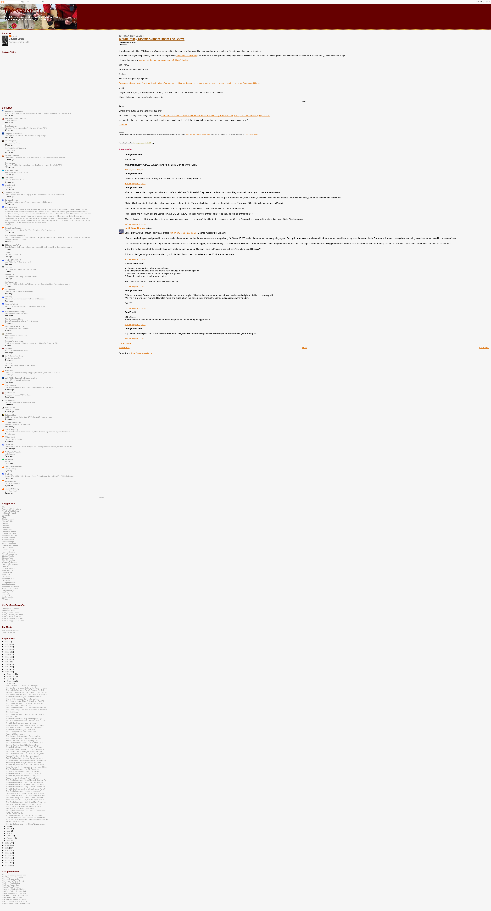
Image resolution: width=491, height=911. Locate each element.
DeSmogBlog (10, 415)
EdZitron (8, 334)
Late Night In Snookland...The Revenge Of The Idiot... (26, 811)
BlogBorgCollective (9, 535)
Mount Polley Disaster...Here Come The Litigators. (24, 782)
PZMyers (8, 267)
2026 (7, 642)
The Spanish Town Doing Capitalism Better (20, 277)
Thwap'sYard (10, 385)
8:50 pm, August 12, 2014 (135, 338)
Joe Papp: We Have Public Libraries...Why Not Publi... (26, 817)
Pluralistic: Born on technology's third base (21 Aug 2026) (26, 128)
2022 (7, 652)
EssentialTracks (8, 632)
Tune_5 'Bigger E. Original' (13, 621)
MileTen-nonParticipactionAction (15, 895)
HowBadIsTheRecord (10, 587)
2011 (7, 848)
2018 (7, 662)
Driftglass (9, 178)
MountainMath (8, 540)
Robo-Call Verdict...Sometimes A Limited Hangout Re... (26, 767)
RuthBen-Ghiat (11, 170)
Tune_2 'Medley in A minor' (13, 615)
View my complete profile (19, 42)
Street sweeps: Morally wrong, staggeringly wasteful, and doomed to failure (32, 373)
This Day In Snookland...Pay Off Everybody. (22, 769)
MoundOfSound (8, 537)
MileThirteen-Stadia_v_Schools (14, 901)
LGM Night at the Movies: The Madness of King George (25, 136)
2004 (7, 865)
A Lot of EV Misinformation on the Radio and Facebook (25, 299)
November (11, 676)
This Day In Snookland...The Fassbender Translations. (26, 708)
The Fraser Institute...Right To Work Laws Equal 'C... (25, 701)
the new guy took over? (252, 134)
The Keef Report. (12, 712)
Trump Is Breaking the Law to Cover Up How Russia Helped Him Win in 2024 (33, 165)
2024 (7, 647)
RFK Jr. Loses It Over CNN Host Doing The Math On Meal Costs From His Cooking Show (38, 113)
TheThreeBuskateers (10, 630)
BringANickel (7, 572)
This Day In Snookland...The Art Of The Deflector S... (26, 703)
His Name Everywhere (13, 254)
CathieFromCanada (13, 228)
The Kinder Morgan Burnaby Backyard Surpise (23, 806)
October (10, 679)
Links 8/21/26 (10, 150)
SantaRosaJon (8, 597)
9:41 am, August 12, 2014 (135, 224)
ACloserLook (7, 599)
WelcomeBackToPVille (14, 326)
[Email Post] (152, 143)
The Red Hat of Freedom (14, 439)
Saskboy (8, 297)
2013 (7, 843)
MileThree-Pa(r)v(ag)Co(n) (13, 881)
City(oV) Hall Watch (13, 260)
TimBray (8, 348)
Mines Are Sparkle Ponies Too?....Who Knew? (23, 771)
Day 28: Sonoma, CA (12, 358)
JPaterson (9, 371)
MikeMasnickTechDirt (14, 111)
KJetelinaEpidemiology (15, 311)
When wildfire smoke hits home (16, 314)
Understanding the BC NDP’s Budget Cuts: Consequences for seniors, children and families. (39, 447)
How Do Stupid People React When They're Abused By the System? (30, 387)
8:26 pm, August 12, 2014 (135, 325)
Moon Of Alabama (9, 554)
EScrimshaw (10, 289)
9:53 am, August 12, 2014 (135, 259)
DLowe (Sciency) (9, 531)
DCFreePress (7, 548)
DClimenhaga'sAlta (13, 245)
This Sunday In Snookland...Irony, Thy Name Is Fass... (26, 688)
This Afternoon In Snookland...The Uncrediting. (23, 736)
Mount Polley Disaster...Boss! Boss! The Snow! (152, 39)
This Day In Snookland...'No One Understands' (23, 791)
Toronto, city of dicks (12, 483)
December (11, 674)
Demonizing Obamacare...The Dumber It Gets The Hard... (27, 692)
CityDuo (8, 474)
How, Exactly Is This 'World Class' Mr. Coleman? (24, 804)
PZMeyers (6, 525)
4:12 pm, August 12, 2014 (135, 287)
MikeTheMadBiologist (10, 511)
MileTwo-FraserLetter (10, 879)
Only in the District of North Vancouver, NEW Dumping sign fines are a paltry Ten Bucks (37, 432)
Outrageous (9, 187)
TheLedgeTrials (8, 578)
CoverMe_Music (12, 193)
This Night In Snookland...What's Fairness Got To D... (26, 690)
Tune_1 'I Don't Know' (11, 613)
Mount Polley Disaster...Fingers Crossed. (21, 723)
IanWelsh (9, 459)
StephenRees (7, 558)
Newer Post (124, 347)
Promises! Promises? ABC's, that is (18, 395)
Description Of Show (10, 608)
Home (304, 347)
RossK (14, 36)
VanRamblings (11, 282)
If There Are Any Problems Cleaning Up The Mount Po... (27, 760)
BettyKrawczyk (8, 591)
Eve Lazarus (10, 408)
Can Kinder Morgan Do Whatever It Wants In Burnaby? (26, 710)
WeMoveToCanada (13, 452)
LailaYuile (9, 445)
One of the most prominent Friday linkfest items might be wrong (28, 202)
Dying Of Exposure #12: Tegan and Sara (20, 402)
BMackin (8, 363)
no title (7, 461)
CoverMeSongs (8, 550)
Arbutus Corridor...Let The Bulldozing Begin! (22, 756)
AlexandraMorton (9, 544)
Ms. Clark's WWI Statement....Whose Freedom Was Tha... (28, 820)
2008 (7, 855)
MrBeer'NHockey (12, 489)
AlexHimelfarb (11, 207)
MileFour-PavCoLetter (11, 883)
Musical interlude (11, 121)
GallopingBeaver (8, 583)
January (10, 840)
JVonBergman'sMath (14, 319)
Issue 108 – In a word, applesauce (17, 380)
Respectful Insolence (14, 341)
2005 (7, 863)
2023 (7, 649)
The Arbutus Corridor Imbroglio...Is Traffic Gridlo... (24, 752)
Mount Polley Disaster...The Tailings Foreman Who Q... (26, 789)
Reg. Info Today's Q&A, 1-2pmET (17, 172)
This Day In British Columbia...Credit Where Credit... (25, 743)
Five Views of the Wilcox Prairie (16, 350)
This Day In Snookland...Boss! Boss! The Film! (23, 738)
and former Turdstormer (186, 56)
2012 (7, 845)
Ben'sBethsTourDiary (14, 356)
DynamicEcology (12, 200)
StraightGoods (8, 556)
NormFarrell (10, 185)
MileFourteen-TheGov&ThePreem (16, 903)
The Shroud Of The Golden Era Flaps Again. (22, 686)
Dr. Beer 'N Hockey (13, 422)
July (8, 826)
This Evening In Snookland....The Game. (21, 732)
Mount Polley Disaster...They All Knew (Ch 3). (23, 776)
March (9, 836)
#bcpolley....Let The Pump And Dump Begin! (22, 778)
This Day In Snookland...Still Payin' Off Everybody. (25, 754)
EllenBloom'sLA (8, 560)
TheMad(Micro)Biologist (15, 148)
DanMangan (10, 400)
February (10, 838)
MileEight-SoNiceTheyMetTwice (15, 891)
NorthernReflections (13, 467)
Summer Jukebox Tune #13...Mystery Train (22, 741)
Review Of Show (8, 611)
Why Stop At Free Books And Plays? (20, 809)
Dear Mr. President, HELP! (14, 180)
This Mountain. (11, 716)
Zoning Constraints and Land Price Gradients (21, 321)
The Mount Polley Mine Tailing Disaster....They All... (25, 798)
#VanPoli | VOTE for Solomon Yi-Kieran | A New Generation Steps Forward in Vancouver (37, 284)
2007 (7, 858)
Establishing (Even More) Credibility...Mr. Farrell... (24, 763)
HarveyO (5, 566)
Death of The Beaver (12, 410)
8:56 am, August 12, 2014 (135, 170)
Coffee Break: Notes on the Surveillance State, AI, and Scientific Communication (35, 158)
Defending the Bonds (12, 143)
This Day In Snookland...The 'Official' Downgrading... (25, 824)
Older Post (484, 347)
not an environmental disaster (184, 233)
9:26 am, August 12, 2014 (135, 184)
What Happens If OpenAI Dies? (16, 336)
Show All (101, 497)
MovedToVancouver (10, 589)
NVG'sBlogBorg (11, 430)
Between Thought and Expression (17, 424)
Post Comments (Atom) (141, 353)
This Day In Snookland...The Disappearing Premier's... (26, 795)
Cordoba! (123, 125)
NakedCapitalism (12, 156)
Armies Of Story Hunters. (15, 734)
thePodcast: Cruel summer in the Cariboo (20, 365)
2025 (7, 644)
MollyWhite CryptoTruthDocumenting (21, 378)
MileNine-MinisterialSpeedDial (14, 893)
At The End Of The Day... (15, 813)
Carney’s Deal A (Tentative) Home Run (19, 291)
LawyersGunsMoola (13, 133)
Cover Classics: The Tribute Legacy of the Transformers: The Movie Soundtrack (34, 195)
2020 (7, 657)
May (8, 831)
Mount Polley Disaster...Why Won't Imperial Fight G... (26, 719)
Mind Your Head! (11, 491)
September (11, 681)
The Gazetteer (22, 10)
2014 (7, 672)
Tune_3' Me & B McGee (11, 617)
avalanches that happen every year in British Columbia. (164, 60)
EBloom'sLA (10, 437)
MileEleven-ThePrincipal (12, 897)
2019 (7, 659)
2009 (7, 853)
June (9, 829)
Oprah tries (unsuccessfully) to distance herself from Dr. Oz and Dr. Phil (31, 343)
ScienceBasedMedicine (15, 235)
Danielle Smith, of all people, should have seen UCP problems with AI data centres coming (38, 247)
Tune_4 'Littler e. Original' (12, 619)
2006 (7, 860)
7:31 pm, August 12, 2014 (135, 308)
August (10, 683)
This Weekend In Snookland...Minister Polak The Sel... (26, 721)
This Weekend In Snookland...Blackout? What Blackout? (27, 694)
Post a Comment (125, 343)
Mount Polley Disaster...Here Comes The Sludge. (24, 747)
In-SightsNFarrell (9, 513)
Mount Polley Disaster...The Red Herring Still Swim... (25, 784)
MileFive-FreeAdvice (10, 885)
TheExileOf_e (7, 570)
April (9, 833)
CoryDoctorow (11, 126)
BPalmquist (10, 393)
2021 (7, 654)
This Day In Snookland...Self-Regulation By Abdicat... (26, 714)
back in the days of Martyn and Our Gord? (198, 134)
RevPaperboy (10, 481)
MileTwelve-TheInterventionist (14, 899)
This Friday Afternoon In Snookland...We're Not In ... (25, 727)
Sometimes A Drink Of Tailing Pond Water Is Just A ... (26, 793)
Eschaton (6, 576)
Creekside (6, 580)
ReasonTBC (10, 275)
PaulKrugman (10, 141)
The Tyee (6, 507)
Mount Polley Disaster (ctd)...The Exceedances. (24, 697)
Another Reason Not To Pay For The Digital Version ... (26, 800)
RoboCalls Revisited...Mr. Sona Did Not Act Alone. (24, 758)
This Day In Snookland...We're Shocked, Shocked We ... (27, 780)
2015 (7, 669)
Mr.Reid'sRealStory (10, 568)
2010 (7, 850)
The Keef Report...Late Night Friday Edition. (22, 699)
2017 (7, 664)
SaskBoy (5, 593)
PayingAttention (8, 552)
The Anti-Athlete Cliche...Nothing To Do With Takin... (25, 725)
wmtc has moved (11, 454)
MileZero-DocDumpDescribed (14, 875)
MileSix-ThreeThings (10, 887)
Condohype (6, 595)
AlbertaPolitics (7, 521)
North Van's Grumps (135, 228)
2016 (7, 667)
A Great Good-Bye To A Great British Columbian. (24, 815)
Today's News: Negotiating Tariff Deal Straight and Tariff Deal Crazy (30, 230)
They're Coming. (11, 469)
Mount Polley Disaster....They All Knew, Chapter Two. (26, 787)
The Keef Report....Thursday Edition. (19, 705)
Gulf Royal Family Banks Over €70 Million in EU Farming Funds (28, 417)
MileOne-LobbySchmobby (12, 877)
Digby (7, 252)
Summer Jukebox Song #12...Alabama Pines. (23, 745)
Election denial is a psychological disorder (20, 269)
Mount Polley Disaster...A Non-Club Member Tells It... (26, 765)
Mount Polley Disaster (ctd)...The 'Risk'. (21, 730)
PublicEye (6, 574)
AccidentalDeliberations (15, 119)
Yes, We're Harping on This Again (17, 328)
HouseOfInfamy (8, 585)
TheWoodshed (8, 519)
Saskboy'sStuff (11, 304)
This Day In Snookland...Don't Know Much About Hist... (26, 802)
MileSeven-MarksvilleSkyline (13, 889)
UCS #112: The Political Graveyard (18, 262)
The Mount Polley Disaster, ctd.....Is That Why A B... (25, 749)
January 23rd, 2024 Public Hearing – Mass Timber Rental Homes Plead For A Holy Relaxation (39, 476)
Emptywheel (10, 163)
